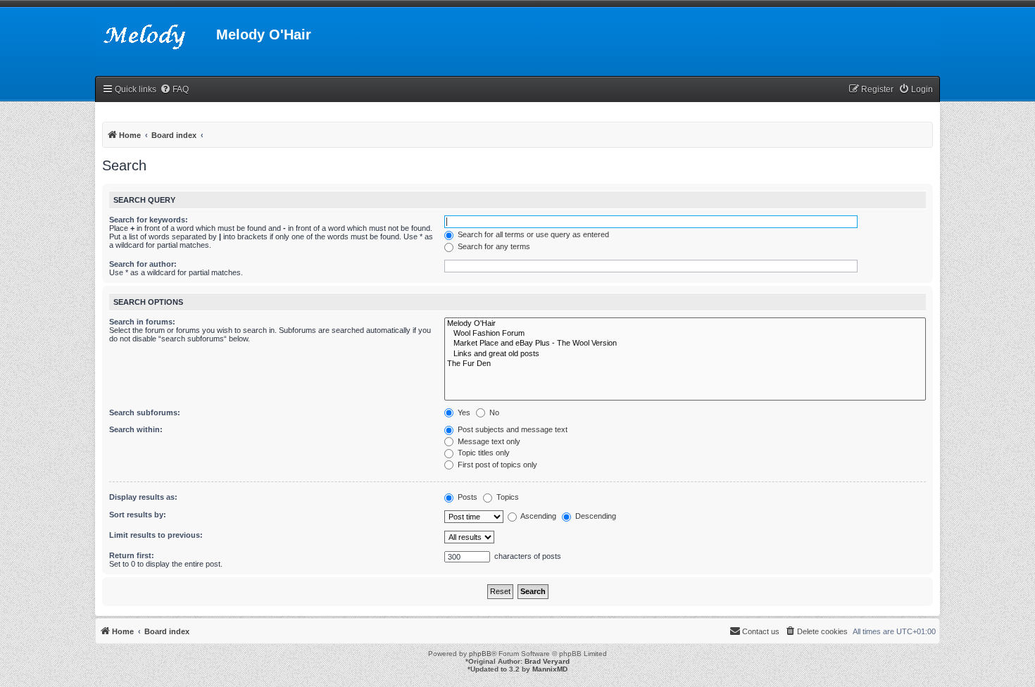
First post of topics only (496, 464)
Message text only (488, 441)
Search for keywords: (148, 219)
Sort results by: (137, 514)
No (493, 412)
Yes (463, 412)
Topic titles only (483, 452)
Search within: (136, 429)
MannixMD (549, 669)
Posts (466, 497)
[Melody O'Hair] (685, 324)
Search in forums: (142, 321)
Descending (594, 516)
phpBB (480, 653)
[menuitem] (174, 89)
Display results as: (143, 497)
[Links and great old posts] (685, 354)
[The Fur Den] (685, 364)
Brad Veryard (547, 661)
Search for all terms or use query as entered (532, 234)
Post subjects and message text (511, 429)
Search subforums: (144, 412)
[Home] (155, 38)
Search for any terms (493, 246)
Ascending (537, 516)
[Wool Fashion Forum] (685, 334)
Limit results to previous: (156, 535)
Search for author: (143, 264)
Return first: (131, 555)
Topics (506, 497)
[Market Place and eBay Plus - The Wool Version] (685, 343)
